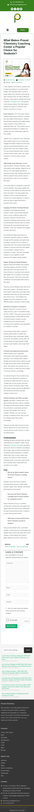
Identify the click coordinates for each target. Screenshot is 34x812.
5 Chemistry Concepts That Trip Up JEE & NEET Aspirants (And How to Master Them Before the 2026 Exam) (16, 686)
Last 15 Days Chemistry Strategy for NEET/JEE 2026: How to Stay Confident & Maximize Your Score (16, 657)
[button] (7, 30)
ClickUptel (21, 810)
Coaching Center (15, 101)
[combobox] (12, 650)
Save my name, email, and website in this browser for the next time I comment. (16, 611)
